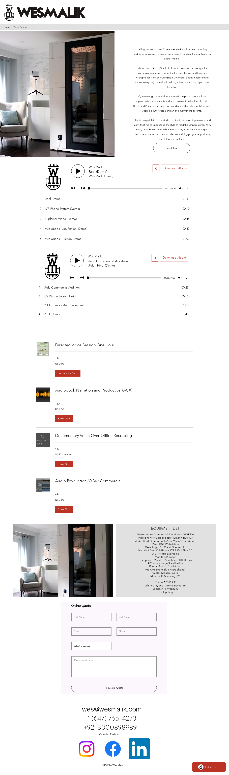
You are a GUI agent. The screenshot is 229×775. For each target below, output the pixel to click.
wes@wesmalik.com (111, 709)
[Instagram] (86, 748)
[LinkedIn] (139, 748)
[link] (124, 345)
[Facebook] (112, 748)
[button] (67, 373)
